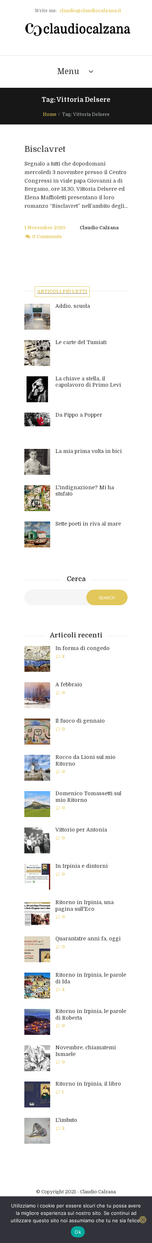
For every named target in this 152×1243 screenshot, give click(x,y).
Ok (78, 1232)
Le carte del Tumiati (81, 342)
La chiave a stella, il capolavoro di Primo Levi (88, 382)
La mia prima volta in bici (88, 451)
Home (49, 114)
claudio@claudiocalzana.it (90, 10)
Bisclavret (45, 149)
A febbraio (68, 684)
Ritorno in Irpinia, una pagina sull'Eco (84, 905)
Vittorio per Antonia (81, 830)
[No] (142, 1219)
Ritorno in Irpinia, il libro (88, 1084)
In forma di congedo (82, 648)
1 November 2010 (44, 227)
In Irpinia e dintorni (81, 866)
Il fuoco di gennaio (80, 721)
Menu (68, 71)
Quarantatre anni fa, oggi (88, 939)
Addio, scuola (72, 306)
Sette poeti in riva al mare (88, 524)
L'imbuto (66, 1120)
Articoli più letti (62, 291)
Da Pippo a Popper (78, 415)
